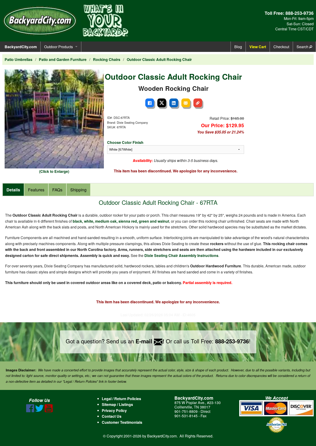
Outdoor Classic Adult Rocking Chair (159, 59)
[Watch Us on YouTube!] (49, 411)
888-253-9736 (299, 13)
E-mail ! (150, 341)
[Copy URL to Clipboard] (197, 102)
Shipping (78, 190)
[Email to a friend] (185, 102)
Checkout (281, 46)
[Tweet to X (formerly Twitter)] (161, 102)
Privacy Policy (114, 410)
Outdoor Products (58, 46)
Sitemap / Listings (117, 404)
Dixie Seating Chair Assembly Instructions (181, 255)
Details (13, 190)
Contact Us (111, 416)
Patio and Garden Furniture (63, 59)
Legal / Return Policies (121, 398)
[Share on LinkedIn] (173, 102)
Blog (238, 46)
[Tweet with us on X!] (39, 411)
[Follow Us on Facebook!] (30, 411)
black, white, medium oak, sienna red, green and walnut (121, 221)
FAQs (57, 190)
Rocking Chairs (106, 59)
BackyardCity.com (21, 46)
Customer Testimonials (122, 422)
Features (36, 190)
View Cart (257, 46)
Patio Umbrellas (18, 59)
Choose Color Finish (125, 142)
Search (303, 46)
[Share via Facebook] (149, 102)
